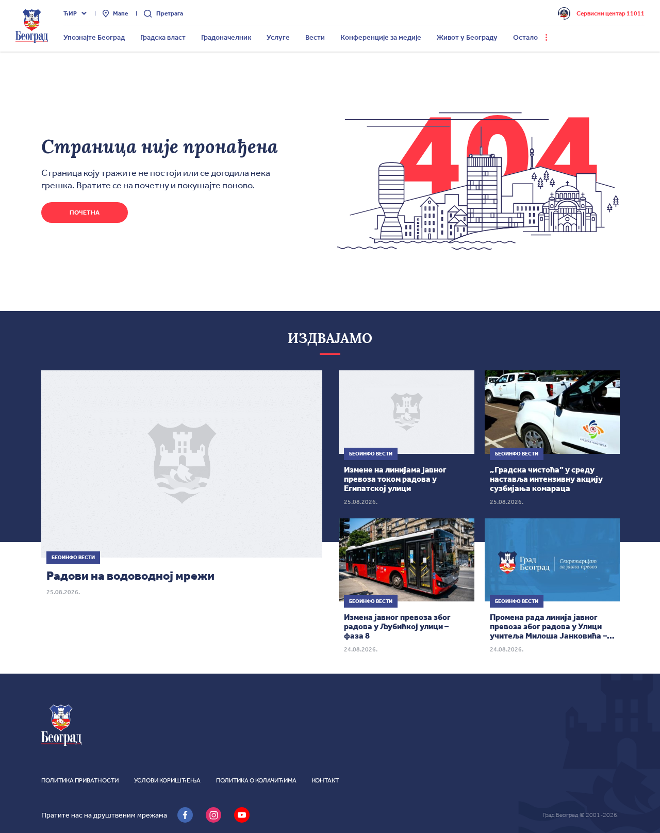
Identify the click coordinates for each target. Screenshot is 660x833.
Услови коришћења (167, 780)
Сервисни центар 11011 (610, 13)
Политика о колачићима (256, 780)
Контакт (325, 780)
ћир (70, 13)
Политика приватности (80, 780)
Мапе (120, 13)
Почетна (85, 212)
